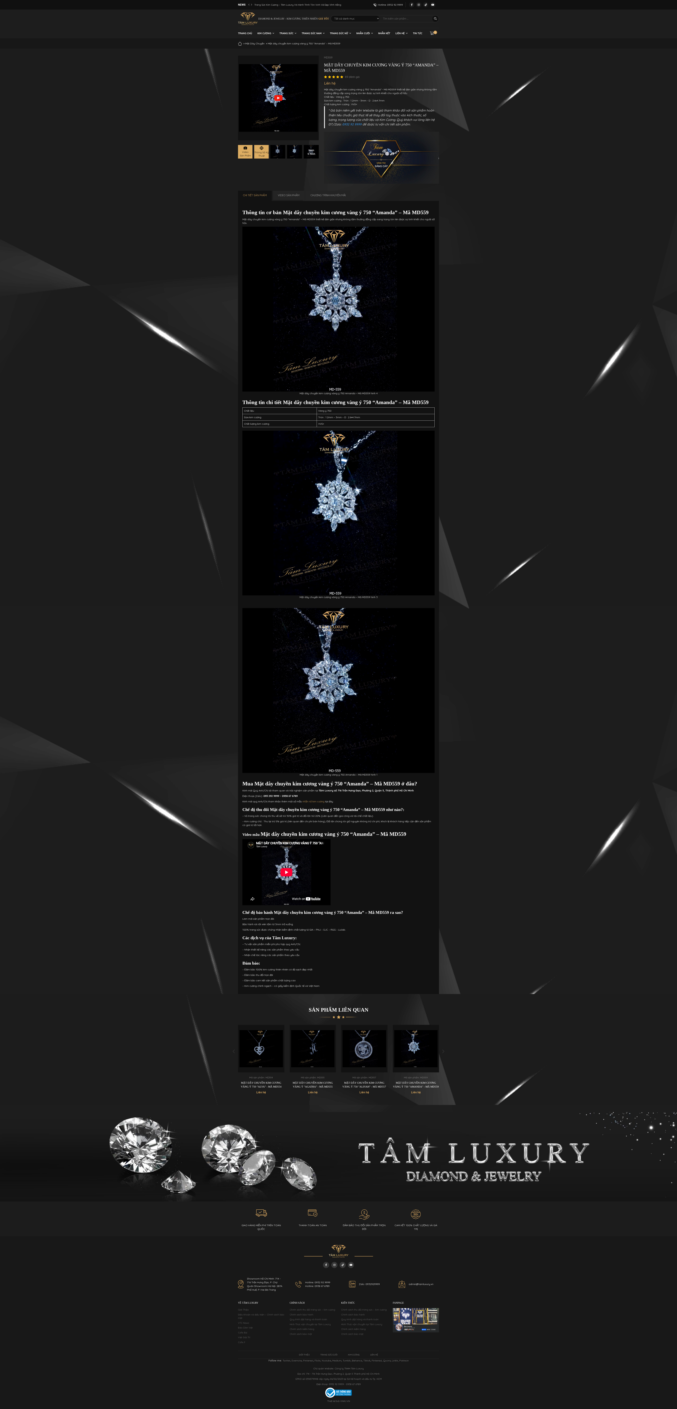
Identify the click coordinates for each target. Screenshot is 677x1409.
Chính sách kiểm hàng (302, 1329)
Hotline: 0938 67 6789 (317, 1286)
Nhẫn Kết (384, 33)
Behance (357, 1360)
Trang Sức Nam (312, 33)
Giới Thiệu (243, 1309)
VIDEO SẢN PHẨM (288, 195)
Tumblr (347, 1360)
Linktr (395, 1360)
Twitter (286, 1360)
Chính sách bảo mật (301, 1334)
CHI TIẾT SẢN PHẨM (255, 195)
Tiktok (366, 1360)
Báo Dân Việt (245, 1327)
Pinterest (308, 1360)
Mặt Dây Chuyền (254, 43)
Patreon (404, 1360)
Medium (336, 1360)
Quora (387, 1360)
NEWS (242, 4)
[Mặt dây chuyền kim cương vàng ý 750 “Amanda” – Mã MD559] (277, 152)
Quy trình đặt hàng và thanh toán (308, 1319)
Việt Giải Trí (244, 1337)
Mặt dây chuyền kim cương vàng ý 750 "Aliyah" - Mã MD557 (261, 1084)
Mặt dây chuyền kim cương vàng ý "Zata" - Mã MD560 (364, 1084)
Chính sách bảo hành (301, 1314)
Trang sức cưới (328, 1354)
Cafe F (241, 1342)
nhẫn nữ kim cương (313, 801)
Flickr (318, 1360)
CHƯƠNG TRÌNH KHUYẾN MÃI (328, 195)
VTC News (243, 1322)
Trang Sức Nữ (339, 33)
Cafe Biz (242, 1332)
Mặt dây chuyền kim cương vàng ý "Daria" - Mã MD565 (416, 1079)
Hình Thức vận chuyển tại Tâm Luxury (310, 1324)
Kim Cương (264, 33)
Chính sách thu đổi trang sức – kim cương (312, 1309)
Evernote (297, 1360)
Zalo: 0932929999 (369, 1284)
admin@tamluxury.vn (421, 1284)
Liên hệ (400, 33)
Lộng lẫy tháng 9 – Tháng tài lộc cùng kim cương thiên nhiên (288, 4)
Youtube (326, 1360)
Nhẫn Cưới (363, 33)
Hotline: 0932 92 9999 (317, 1282)
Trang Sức (286, 33)
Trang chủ (245, 33)
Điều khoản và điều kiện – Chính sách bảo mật (261, 1316)
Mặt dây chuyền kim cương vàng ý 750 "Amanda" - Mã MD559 (313, 1084)
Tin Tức (417, 33)
